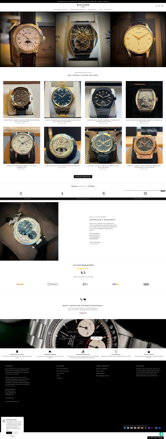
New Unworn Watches (77, 9)
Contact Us (108, 9)
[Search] (159, 5)
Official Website (100, 373)
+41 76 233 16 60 (93, 244)
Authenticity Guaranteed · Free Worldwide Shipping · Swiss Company (83, 1)
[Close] (22, 417)
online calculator (10, 386)
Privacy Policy (100, 371)
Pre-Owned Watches (61, 9)
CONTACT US (83, 313)
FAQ (100, 9)
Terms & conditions (101, 368)
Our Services (92, 9)
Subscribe (96, 338)
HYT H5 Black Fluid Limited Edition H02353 (62, 165)
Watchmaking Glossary (102, 375)
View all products (83, 176)
